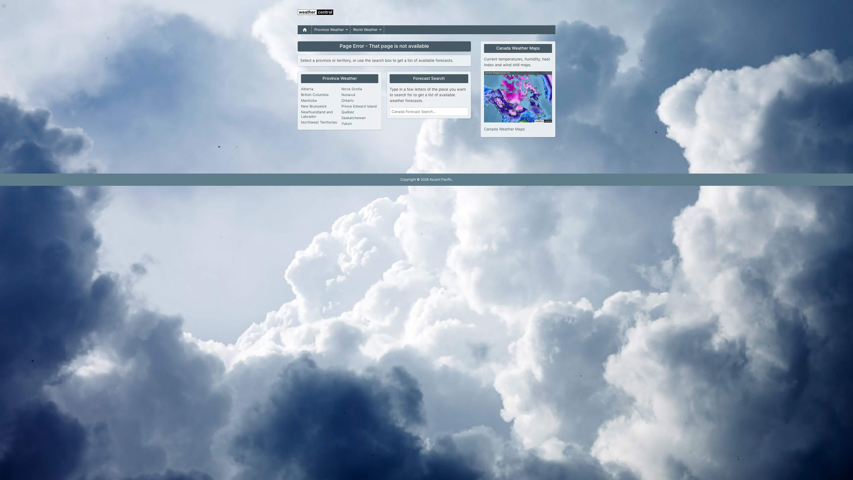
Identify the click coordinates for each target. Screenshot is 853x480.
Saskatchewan (353, 118)
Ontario (347, 100)
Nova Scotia (351, 89)
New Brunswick (314, 106)
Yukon (346, 123)
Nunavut (348, 94)
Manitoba (309, 100)
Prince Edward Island (359, 106)
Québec (347, 112)
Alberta (307, 89)
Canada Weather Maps (504, 129)
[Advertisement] (474, 13)
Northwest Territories (319, 122)
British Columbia (315, 94)
